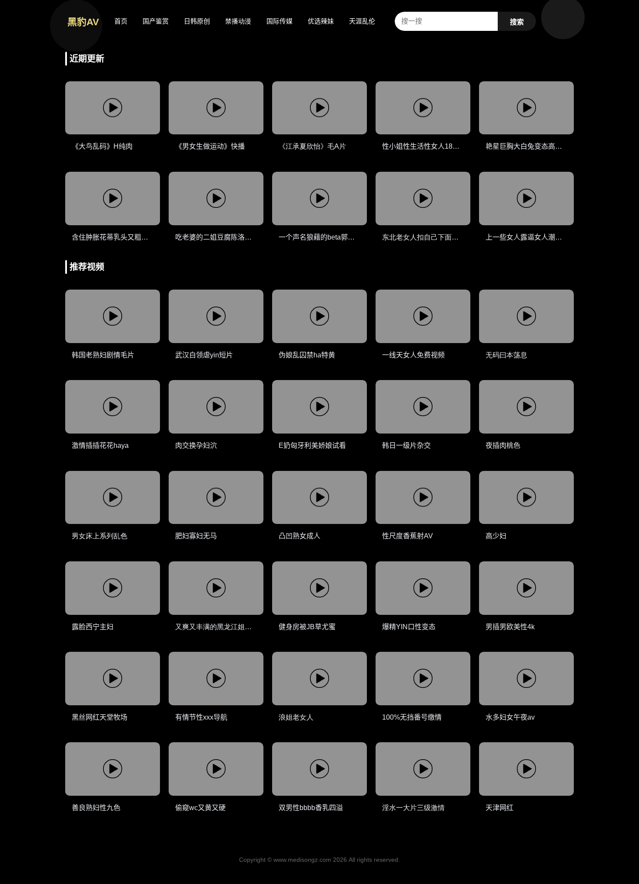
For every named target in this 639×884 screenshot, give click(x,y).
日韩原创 (197, 21)
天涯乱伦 (362, 21)
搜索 (517, 22)
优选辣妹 (321, 21)
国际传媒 (279, 21)
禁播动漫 (238, 21)
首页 (120, 21)
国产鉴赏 (156, 21)
